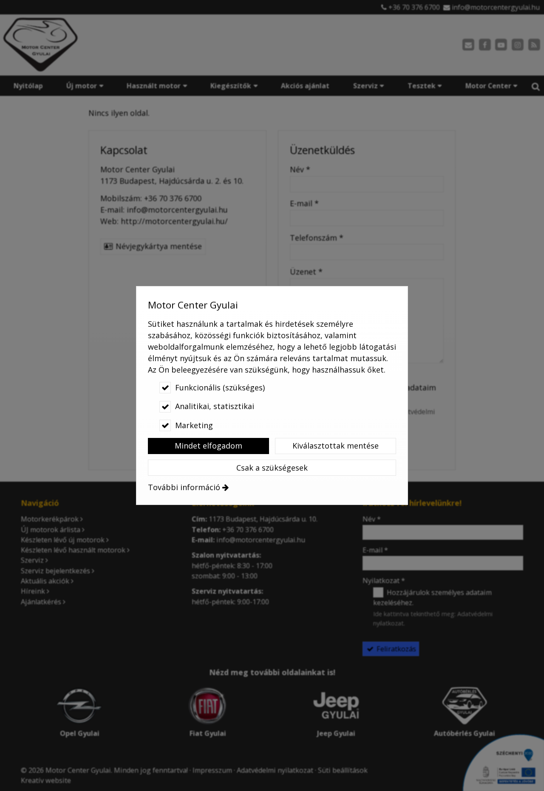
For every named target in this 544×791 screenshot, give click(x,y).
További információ (184, 487)
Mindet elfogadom (208, 445)
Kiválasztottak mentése (335, 445)
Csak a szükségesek (272, 468)
